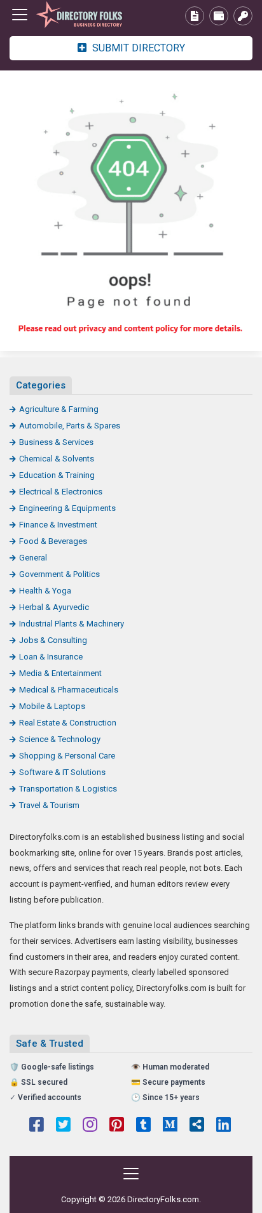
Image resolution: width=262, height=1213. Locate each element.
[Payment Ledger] (218, 15)
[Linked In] (223, 1126)
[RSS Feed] (197, 1126)
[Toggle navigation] (20, 14)
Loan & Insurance (51, 656)
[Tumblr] (143, 1126)
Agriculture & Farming (59, 409)
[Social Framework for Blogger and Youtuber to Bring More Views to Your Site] (79, 15)
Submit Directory (137, 48)
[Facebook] (36, 1126)
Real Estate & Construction (67, 722)
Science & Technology (59, 739)
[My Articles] (194, 15)
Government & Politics (59, 574)
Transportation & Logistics (68, 788)
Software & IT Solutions (62, 772)
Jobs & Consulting (53, 640)
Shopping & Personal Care (67, 755)
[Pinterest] (116, 1126)
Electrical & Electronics (60, 491)
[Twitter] (63, 1126)
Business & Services (56, 442)
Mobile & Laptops (52, 706)
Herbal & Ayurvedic (54, 607)
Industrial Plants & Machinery (71, 623)
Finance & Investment (58, 524)
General (33, 557)
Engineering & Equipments (67, 508)
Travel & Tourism (49, 805)
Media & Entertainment (60, 673)
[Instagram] (90, 1126)
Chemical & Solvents (56, 458)
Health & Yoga (45, 590)
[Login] (242, 15)
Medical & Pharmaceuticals (68, 689)
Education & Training (57, 475)
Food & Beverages (53, 541)
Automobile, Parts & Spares (69, 425)
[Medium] (170, 1126)
